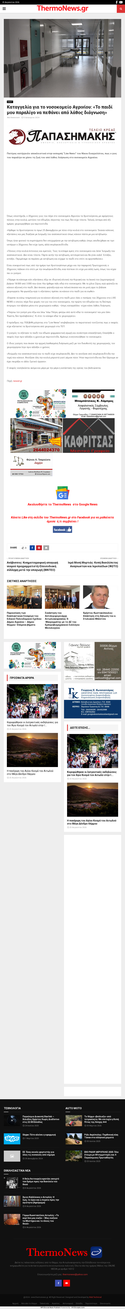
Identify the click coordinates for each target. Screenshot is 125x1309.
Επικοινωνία (105, 1303)
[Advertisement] (92, 959)
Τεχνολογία (12, 1108)
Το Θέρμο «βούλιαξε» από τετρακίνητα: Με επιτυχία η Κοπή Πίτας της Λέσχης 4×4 (101, 1119)
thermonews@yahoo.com (75, 1274)
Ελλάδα (79, 1303)
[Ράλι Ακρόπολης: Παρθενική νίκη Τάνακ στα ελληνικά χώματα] (74, 1138)
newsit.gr (17, 381)
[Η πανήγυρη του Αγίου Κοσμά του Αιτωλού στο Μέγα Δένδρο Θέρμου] (32, 750)
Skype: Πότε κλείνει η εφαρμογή (39, 1134)
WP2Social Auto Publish (50, 1308)
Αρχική (15, 1303)
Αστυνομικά (68, 1303)
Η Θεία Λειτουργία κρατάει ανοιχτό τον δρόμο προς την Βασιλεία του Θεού (41, 1181)
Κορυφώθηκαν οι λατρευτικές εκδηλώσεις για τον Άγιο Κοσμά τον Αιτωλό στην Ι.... (32, 724)
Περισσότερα (91, 1303)
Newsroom (15, 117)
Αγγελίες (56, 1303)
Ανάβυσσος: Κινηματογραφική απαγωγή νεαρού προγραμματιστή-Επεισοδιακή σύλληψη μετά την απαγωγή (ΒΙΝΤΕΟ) (32, 566)
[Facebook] (58, 1283)
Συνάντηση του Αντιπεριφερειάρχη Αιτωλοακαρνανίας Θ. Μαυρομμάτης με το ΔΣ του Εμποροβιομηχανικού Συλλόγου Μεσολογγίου (62, 620)
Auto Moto (74, 1108)
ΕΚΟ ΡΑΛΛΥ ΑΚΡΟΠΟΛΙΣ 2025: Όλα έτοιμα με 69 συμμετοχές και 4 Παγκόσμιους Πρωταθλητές (101, 1155)
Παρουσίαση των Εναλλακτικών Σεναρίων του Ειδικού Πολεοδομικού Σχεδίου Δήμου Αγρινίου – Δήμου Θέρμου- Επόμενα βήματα (24, 619)
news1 (10, 102)
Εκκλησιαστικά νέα (17, 1170)
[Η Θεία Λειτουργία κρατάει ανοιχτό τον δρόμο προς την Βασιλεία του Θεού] (12, 1182)
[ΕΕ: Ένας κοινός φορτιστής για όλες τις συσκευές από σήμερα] (12, 1156)
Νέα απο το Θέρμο (29, 1303)
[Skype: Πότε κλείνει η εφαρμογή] (12, 1138)
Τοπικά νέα (44, 1303)
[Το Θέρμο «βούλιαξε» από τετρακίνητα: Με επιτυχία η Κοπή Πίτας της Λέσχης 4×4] (74, 1120)
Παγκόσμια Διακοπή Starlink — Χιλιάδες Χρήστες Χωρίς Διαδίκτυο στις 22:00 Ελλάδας (41, 1119)
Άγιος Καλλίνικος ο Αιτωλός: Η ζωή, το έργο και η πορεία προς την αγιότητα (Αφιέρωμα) (41, 1200)
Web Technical (95, 1297)
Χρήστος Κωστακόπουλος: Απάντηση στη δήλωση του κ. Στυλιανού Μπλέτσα (99, 616)
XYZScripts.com (78, 1308)
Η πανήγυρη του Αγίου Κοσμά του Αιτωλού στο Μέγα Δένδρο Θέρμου (30, 772)
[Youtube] (66, 1283)
